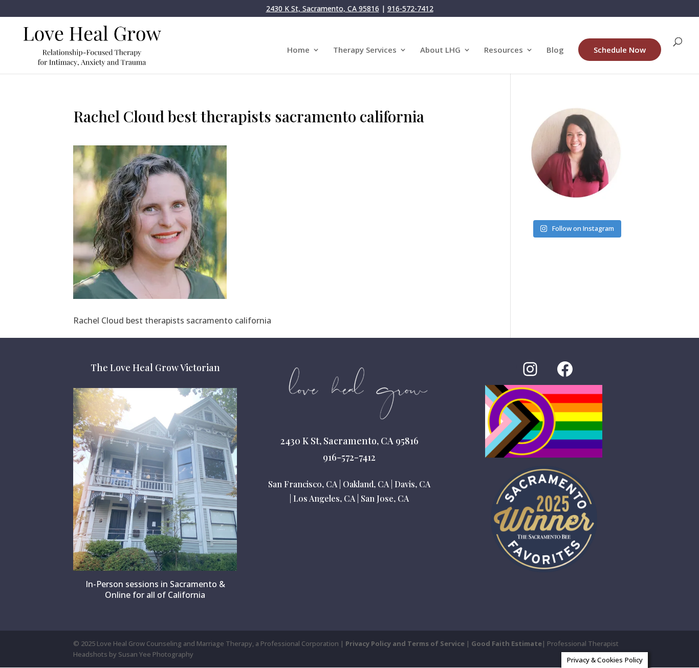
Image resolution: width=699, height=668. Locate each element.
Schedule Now (620, 50)
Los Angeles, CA (324, 498)
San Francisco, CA (302, 484)
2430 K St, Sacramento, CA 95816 (322, 8)
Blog (555, 50)
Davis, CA (412, 484)
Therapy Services (365, 50)
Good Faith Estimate (506, 643)
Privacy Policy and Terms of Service (405, 643)
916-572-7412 (410, 8)
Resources (503, 50)
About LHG (440, 50)
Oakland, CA (366, 484)
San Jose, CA (385, 498)
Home (298, 50)
